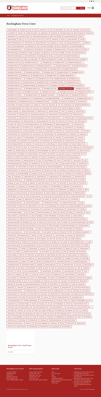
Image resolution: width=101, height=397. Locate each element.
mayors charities (77, 216)
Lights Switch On (32, 206)
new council (60, 229)
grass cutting (72, 183)
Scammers (19, 274)
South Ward (73, 281)
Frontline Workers (40, 180)
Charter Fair (55, 108)
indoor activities (36, 196)
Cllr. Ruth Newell (38, 127)
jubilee (20, 199)
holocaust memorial (21, 193)
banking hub (30, 46)
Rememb (38, 261)
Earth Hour (53, 154)
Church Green (61, 121)
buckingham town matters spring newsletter (16, 95)
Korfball (47, 199)
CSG (54, 147)
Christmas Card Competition (38, 114)
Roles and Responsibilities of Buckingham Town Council (32, 271)
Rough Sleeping (47, 271)
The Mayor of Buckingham (30, 300)
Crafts (25, 147)
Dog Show (62, 150)
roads (78, 268)
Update (45, 313)
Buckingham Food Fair (41, 69)
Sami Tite (10, 274)
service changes (12, 278)
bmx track (55, 52)
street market (33, 294)
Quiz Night (68, 258)
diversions (54, 150)
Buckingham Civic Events (28, 66)
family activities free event (68, 163)
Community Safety (62, 134)
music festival (42, 225)
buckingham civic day (13, 66)
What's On (29, 323)
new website (47, 232)
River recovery (11, 268)
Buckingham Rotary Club (72, 82)
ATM (47, 39)
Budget (56, 101)
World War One (44, 326)
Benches (85, 49)
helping (43, 189)
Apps (20, 39)
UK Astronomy (11, 313)
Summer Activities (66, 294)
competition (73, 134)
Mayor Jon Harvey (12, 216)
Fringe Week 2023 (67, 176)
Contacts (54, 376)
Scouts (49, 274)
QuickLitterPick (58, 258)
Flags (54, 170)
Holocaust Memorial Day (36, 193)
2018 (29, 30)
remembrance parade (13, 264)
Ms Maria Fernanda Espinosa (78, 222)
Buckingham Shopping (29, 85)
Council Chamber (12, 141)
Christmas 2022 (12, 114)
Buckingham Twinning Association (49, 95)
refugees (23, 261)
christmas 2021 (80, 111)
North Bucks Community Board (83, 232)
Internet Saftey (58, 196)
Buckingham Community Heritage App (64, 66)
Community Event (25, 134)
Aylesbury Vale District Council (75, 43)
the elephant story (77, 297)
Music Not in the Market (69, 225)
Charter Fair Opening (67, 108)
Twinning (84, 310)
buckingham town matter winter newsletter (50, 92)
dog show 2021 (73, 150)
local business (11, 209)
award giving (53, 43)
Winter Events (81, 323)
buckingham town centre (82, 88)
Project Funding (12, 255)
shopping (71, 278)
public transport (72, 255)
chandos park (45, 108)
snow (25, 281)
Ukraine (20, 313)
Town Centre (11, 307)
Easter (68, 154)
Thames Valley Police (63, 297)
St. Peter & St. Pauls (45, 291)
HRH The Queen (12, 196)
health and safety (24, 189)
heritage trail (51, 189)
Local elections (46, 209)
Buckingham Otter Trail (44, 78)
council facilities (34, 141)
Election (18, 157)
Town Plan (20, 310)
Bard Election (65, 46)
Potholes (18, 251)
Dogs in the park (12, 154)
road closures (70, 268)
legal (81, 203)
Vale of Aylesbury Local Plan (64, 313)
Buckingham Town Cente (65, 88)
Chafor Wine (36, 108)
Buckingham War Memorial (79, 95)
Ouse (66, 238)
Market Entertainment (44, 212)
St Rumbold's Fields (31, 291)
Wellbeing (43, 320)
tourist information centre (80, 304)
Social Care (47, 281)
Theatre (65, 300)
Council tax (80, 141)
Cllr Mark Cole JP (78, 124)
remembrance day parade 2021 (82, 261)
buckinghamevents (25, 98)
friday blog (87, 173)
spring (73, 284)
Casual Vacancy (67, 105)
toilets (34, 304)
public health (40, 255)
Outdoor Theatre (75, 238)
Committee (59, 131)
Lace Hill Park (74, 199)
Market (33, 212)
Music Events (32, 225)
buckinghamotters (69, 98)
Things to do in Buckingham (78, 300)
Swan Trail (31, 297)
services (32, 278)
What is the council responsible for (16, 323)
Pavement (47, 245)
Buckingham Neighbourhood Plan (16, 78)
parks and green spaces (14, 245)
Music (24, 225)
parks (89, 242)
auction (63, 39)
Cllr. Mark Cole (26, 127)
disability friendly (20, 150)
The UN (58, 300)
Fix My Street (37, 170)
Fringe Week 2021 (41, 176)
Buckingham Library (13, 75)
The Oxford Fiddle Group (46, 300)
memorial (33, 219)
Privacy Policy (55, 383)
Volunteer (41, 317)
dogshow (22, 154)
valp (76, 313)
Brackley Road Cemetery (14, 59)
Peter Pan (55, 245)
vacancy (52, 313)
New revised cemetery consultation (16, 232)
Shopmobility (62, 278)
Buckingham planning (28, 82)
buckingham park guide (60, 78)
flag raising (47, 170)
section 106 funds (69, 274)
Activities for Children (32, 33)
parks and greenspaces (29, 245)
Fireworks (23, 170)
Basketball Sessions (60, 49)
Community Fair (37, 134)
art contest (33, 39)
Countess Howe (39, 144)
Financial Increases (13, 170)
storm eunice (23, 294)
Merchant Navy (66, 219)
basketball (49, 49)
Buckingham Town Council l (32, 92)
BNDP (62, 52)
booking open (42, 56)
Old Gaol (33, 235)
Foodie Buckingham (23, 173)
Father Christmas (80, 167)
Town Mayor (11, 310)
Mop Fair (41, 222)
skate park (79, 278)
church (53, 121)
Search (82, 8)
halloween (66, 186)
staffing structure (59, 291)
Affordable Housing (65, 33)
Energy (43, 157)
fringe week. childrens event (15, 180)
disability (10, 150)
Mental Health (43, 219)
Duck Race (44, 154)
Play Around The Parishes (55, 248)
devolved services (87, 147)
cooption (18, 137)
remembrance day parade (63, 261)
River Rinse (21, 268)
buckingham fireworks (27, 69)
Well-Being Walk (32, 320)
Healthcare (35, 189)
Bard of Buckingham (77, 46)
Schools (27, 274)
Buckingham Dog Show (80, 66)
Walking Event (70, 317)
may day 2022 (79, 212)
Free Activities (49, 173)
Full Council (51, 180)
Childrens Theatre (53, 111)
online (41, 235)
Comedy (40, 131)
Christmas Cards (53, 114)
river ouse (78, 264)
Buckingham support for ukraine (34, 88)
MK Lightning (26, 222)
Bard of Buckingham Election (15, 49)
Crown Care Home (35, 147)
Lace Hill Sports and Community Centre (34, 203)
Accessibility (11, 33)
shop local (53, 278)
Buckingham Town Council (15, 92)
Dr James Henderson (32, 154)
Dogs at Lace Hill (84, 150)
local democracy (35, 209)
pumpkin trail (30, 258)
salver (85, 271)
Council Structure (69, 141)
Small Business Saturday (14, 281)
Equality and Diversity (29, 160)
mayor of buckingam (37, 216)
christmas (70, 111)
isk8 (67, 196)
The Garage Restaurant (14, 300)
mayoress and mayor (64, 216)
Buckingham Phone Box (14, 82)
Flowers (78, 170)
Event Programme (49, 160)
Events (58, 160)
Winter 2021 (70, 323)
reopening (39, 264)
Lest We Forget (12, 206)
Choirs (63, 111)
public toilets (61, 255)
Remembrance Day (49, 261)
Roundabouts (57, 271)
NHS (71, 232)
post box (10, 251)
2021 (51, 30)
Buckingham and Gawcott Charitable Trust (33, 62)
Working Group (33, 326)
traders (36, 310)
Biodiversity (23, 52)
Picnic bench (64, 245)
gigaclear (32, 183)
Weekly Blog (87, 317)
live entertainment (52, 206)
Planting (23, 248)
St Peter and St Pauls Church (15, 291)
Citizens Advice (81, 121)
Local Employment (59, 209)
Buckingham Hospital (63, 72)
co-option (48, 127)
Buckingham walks (64, 95)
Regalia (31, 261)
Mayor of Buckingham (50, 216)
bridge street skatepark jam (48, 59)
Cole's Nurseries (69, 127)
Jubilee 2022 (28, 199)
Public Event (30, 255)
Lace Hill (54, 199)
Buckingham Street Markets (75, 85)
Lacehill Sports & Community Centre (52, 203)
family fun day (41, 167)
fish (30, 170)
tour (48, 304)
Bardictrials (40, 49)
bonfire (69, 52)
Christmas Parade (28, 121)
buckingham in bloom (77, 72)
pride (64, 251)
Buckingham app (47, 62)
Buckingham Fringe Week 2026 (34, 72)
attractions (55, 39)
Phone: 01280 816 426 (12, 378)
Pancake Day (25, 242)
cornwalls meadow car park (45, 137)
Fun (58, 180)
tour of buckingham (58, 304)
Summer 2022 (54, 294)
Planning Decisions (13, 248)
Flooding (71, 170)
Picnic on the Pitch (76, 245)
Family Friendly (22, 167)
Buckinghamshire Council (26, 101)
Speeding (10, 284)
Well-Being (22, 320)
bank (9, 46)
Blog (31, 52)
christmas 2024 (23, 114)
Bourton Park (59, 56)
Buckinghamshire (12, 101)
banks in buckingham (48, 46)
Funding (82, 180)
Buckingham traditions (32, 95)
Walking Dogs (60, 317)
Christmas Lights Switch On (84, 118)
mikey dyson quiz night (14, 222)
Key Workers (38, 199)
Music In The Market (54, 225)
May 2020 (62, 212)
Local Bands (87, 206)
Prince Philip (82, 251)
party (40, 245)
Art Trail (41, 39)
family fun (31, 167)
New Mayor (78, 229)
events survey (77, 160)
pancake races (45, 242)
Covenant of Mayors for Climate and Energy (79, 144)
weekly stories (12, 320)
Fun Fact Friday (66, 180)
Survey (23, 297)
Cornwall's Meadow (29, 137)
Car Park (43, 105)
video (9, 317)
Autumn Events (29, 43)
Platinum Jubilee (32, 248)
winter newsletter (21, 326)
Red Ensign (85, 258)
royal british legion (69, 271)
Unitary (38, 313)
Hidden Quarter (62, 189)
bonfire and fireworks (30, 56)
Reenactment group (13, 261)
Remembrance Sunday (28, 264)
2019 (35, 30)
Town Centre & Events (24, 307)
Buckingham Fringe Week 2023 (16, 72)
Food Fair (86, 170)
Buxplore (28, 105)
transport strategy (46, 310)
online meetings (59, 235)
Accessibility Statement (57, 378)
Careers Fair (52, 105)
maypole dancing (12, 219)
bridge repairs (34, 59)
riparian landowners (50, 264)
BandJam (87, 43)
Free (41, 173)
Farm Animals (69, 167)
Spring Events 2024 (45, 287)
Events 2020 (66, 160)
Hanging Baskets (12, 189)
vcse (81, 313)
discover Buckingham (43, 150)
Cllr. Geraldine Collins (14, 127)
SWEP (38, 297)
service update (23, 278)
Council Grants (46, 141)
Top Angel (41, 304)
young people (55, 326)
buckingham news (30, 78)
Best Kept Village (12, 52)
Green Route (82, 183)
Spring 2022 (11, 287)
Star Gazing (76, 291)
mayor (87, 212)
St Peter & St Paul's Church (81, 287)
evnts (85, 160)
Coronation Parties (69, 137)
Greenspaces (21, 186)
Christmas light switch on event (55, 118)
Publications (83, 255)
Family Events (11, 167)
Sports (45, 284)
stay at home (85, 291)
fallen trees (49, 163)
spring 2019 (81, 284)
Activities (20, 33)
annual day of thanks (24, 36)
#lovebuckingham (12, 30)
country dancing (50, 144)
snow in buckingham (35, 281)
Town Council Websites (84, 389)
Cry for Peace (46, 147)
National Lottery (12, 229)
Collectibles (79, 127)
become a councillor (74, 49)
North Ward (11, 235)
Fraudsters (34, 173)
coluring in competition (29, 131)
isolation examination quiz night (79, 196)
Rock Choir (10, 271)
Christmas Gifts (12, 118)
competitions (82, 134)
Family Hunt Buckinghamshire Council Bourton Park (56, 167)
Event (39, 160)
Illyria (27, 196)
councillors (29, 144)
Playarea (67, 248)
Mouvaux (65, 222)
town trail (28, 310)
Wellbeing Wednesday (55, 320)
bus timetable (11, 105)
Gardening (10, 183)
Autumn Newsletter (41, 43)
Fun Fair (75, 180)
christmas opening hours (14, 121)
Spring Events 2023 (32, 287)
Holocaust (10, 193)
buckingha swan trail (71, 59)
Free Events (68, 173)
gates (17, 183)
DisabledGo (31, 150)
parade (65, 242)
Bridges (61, 59)
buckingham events (13, 69)
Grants (54, 183)
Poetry (75, 248)
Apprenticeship (12, 39)
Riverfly (40, 268)
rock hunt (18, 271)
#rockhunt (22, 30)
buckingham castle (60, 62)
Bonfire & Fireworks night (14, 56)
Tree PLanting (58, 310)
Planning (86, 245)
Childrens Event (41, 111)
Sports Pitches (54, 284)
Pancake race (34, 242)
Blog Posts (47, 52)
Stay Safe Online (12, 294)
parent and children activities (78, 242)
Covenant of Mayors (63, 144)
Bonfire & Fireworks (79, 52)
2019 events (43, 30)
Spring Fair (56, 287)
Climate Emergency (47, 124)
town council (70, 307)
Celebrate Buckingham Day (82, 105)
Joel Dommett (11, 199)
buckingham (83, 59)
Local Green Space (72, 209)
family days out (83, 163)
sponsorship (19, 284)
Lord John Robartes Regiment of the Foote (16, 212)
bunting (63, 101)
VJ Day (34, 317)
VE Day (87, 313)
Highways (72, 189)
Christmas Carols (65, 114)
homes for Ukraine (51, 193)
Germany (24, 183)
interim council (47, 196)
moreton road (50, 222)
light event (22, 206)
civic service (11, 124)
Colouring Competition (14, 131)
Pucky (9, 258)
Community (86, 131)
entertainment (52, 157)
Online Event (49, 235)
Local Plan (82, 209)
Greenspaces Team (33, 186)
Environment (62, 157)
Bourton (51, 56)
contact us (10, 137)
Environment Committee (14, 160)
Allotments (89, 33)
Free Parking (78, 173)
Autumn (82, 39)
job (90, 196)
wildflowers (54, 323)
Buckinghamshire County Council (44, 101)
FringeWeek (29, 180)
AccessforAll (85, 30)
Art (26, 39)
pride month (72, 251)
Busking (20, 105)
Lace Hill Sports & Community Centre (16, 203)
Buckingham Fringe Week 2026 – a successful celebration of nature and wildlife (82, 384)
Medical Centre (24, 219)
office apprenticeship (22, 235)
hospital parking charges (65, 193)
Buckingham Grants (49, 72)
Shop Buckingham (42, 278)
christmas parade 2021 (42, 121)
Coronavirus (80, 137)
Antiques (80, 36)
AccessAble (76, 30)
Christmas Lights (69, 118)
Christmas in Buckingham (37, 118)
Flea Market (62, 170)
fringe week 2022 (54, 176)
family (56, 163)
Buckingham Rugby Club (14, 85)
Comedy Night (49, 131)
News (55, 232)
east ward (61, 154)
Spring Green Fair (66, 287)
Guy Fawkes (45, 186)
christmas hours (23, 118)
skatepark (88, 278)
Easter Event (77, 154)
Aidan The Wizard (78, 33)
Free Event (59, 173)
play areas (43, 248)
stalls (68, 291)
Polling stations (84, 248)
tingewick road (12, 304)
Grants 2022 (62, 183)
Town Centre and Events (39, 307)
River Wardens (31, 268)
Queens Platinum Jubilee (44, 258)
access (68, 30)
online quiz (70, 235)
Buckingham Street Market (58, 85)
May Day (70, 212)
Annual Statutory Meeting (40, 36)
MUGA (90, 222)
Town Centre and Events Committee (57, 307)
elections (26, 157)
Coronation (58, 137)
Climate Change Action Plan (31, 124)
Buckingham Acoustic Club (15, 62)
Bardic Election (30, 49)
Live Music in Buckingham (74, 206)
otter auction (30, 238)
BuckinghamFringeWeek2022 (53, 98)
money (34, 222)
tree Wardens (68, 310)
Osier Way (21, 238)
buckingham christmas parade (75, 62)
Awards (61, 43)
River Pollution (88, 264)
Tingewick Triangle (24, 304)
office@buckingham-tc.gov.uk (16, 380)
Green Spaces (11, 186)
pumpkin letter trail (19, 258)
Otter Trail (52, 238)
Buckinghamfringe (38, 98)
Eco (84, 154)
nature (39, 229)
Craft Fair (18, 147)
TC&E (52, 297)
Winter (62, 323)
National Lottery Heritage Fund (28, 229)
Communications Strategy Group (73, 131)
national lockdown (83, 225)
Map (27, 212)
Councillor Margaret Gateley (15, 144)
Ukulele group (29, 313)
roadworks (86, 268)
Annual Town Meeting (55, 36)
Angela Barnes (12, 36)
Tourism (68, 304)
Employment (35, 157)
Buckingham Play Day (42, 82)
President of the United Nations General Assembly (32, 251)
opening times (11, 238)
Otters (60, 238)
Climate (19, 124)
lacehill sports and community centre (70, 203)
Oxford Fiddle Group (13, 242)
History (80, 189)
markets (55, 212)
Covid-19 (10, 147)
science (34, 274)
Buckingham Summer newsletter (16, 88)
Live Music (62, 206)
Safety (79, 271)
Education (10, 157)
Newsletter (63, 232)
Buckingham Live (25, 75)
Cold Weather (57, 127)
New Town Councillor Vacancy (34, 232)
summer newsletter (13, 297)
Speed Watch (83, 281)
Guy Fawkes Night (56, 186)
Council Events (23, 141)
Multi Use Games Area (14, 225)
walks (79, 317)
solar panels (64, 281)
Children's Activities (13, 111)
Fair (42, 163)
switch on (45, 297)
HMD (86, 189)
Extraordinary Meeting (14, 163)
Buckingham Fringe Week (69, 69)
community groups (49, 134)
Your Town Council (56, 373)
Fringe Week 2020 (29, 176)
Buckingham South (43, 85)
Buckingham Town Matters (67, 92)
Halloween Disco (76, 186)
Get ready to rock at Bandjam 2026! (82, 381)
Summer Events (88, 294)
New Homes (69, 229)
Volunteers (50, 317)
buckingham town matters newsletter (85, 92)
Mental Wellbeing (54, 219)
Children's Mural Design (28, 111)
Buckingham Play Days (57, 82)
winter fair (10, 326)
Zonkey (92, 389)
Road (52, 268)
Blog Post (38, 52)
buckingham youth (12, 98)
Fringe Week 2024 (79, 176)
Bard (58, 46)
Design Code (76, 147)
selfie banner (80, 274)
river (60, 264)
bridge (25, 59)
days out (67, 147)
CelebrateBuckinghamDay (15, 108)
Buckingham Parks (74, 78)
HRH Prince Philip (79, 193)
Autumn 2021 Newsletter (15, 43)
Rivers (46, 268)
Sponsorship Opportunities (32, 284)
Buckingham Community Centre (46, 66)
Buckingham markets (38, 75)
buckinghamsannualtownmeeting (85, 98)
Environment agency (73, 157)
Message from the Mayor (79, 219)
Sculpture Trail (58, 274)
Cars (59, 105)
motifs (58, 222)
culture (60, 147)
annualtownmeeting (69, 36)
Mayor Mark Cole (24, 216)
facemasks (25, 163)
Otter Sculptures (41, 238)
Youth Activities (66, 326)
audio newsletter (72, 39)
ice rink (21, 196)
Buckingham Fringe (55, 69)
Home (53, 372)
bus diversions (82, 101)
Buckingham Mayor (52, 75)
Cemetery (27, 108)
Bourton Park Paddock (72, 56)
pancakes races (56, 242)
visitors (27, 317)
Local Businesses (23, 209)
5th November (59, 30)
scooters (41, 274)
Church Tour (71, 121)
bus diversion (71, 101)
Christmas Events (77, 114)
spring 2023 (20, 287)
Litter (41, 206)
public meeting (51, 255)
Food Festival (11, 173)
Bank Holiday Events (18, 46)
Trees (77, 310)
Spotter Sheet (65, 284)
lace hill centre (64, 199)
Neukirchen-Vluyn (49, 229)
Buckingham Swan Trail (50, 88)
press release (45, 251)
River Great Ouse (68, 264)
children (78, 108)
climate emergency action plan (64, 124)
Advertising (54, 33)
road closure (60, 268)
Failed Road (34, 163)
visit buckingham (18, 317)
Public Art (21, 255)
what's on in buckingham (41, 323)
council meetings (57, 141)
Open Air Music (80, 235)
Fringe (9, 176)
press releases (56, 251)
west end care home (69, 320)
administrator (44, 33)
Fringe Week (17, 176)
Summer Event (77, 294)
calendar (36, 105)
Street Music (43, 294)
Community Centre (13, 134)
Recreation (76, 258)
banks (38, 46)
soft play (55, 281)
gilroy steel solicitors (44, 183)
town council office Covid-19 (84, 307)
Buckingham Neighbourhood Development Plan (68, 75)
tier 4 (89, 300)
